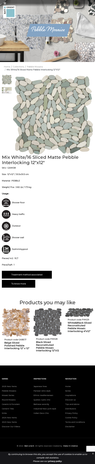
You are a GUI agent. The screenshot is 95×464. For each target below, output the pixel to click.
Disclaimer (70, 426)
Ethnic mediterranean (43, 395)
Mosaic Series (8, 395)
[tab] (7, 81)
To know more (18, 284)
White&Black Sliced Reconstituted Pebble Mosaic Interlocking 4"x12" (79, 327)
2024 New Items (9, 418)
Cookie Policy (71, 418)
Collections (18, 67)
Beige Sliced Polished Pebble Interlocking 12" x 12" (16, 345)
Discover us (70, 400)
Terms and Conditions (75, 422)
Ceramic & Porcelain (11, 404)
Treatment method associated (26, 275)
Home (7, 67)
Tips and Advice (72, 404)
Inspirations (40, 379)
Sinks (4, 413)
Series (5, 379)
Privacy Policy (71, 413)
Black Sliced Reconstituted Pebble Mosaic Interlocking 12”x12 (47, 346)
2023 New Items (9, 422)
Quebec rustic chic (42, 400)
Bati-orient (29, 446)
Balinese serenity (41, 404)
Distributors (70, 409)
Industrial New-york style (45, 409)
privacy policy (55, 461)
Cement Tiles (8, 409)
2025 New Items (9, 386)
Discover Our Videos (11, 426)
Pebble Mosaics (35, 67)
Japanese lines (40, 386)
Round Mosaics (9, 400)
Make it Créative (70, 446)
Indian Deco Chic (41, 413)
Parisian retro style (42, 391)
